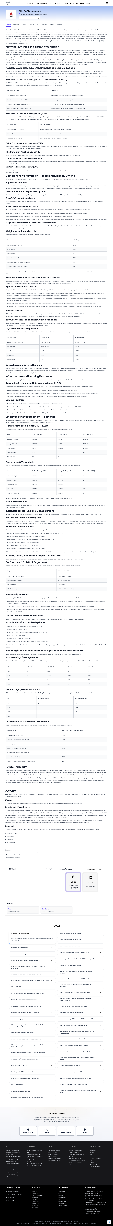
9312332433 (19, 1194)
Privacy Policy (35, 1197)
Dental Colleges (52, 1152)
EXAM (72, 3)
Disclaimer (35, 1199)
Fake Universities (73, 1166)
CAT (7, 1177)
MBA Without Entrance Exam (13, 1171)
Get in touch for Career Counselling (29, 18)
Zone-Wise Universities (75, 1162)
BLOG (82, 3)
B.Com (92, 1152)
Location (59, 24)
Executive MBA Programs (97, 1172)
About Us (34, 1191)
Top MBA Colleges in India (13, 1150)
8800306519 (11, 1194)
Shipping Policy (36, 1203)
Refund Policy (35, 1205)
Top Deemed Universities (76, 1164)
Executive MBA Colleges (12, 1175)
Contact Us (35, 1193)
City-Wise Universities (75, 1158)
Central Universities (74, 1152)
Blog (59, 1193)
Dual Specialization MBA (12, 1173)
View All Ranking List (47, 869)
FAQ (37, 24)
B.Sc (91, 1154)
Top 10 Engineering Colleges (34, 1163)
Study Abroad (62, 1197)
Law (91, 1160)
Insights (8, 24)
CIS (77, 3)
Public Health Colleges (54, 1160)
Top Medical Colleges (54, 1150)
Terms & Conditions (37, 1195)
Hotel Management (95, 1158)
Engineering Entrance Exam (34, 1165)
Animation (93, 1150)
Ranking (24, 24)
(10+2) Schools (62, 1203)
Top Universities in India (75, 1150)
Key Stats (44, 24)
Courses (31, 24)
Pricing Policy (35, 1201)
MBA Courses (9, 1167)
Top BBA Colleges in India (12, 1169)
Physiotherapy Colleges (54, 1158)
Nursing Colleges (52, 1156)
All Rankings (61, 1191)
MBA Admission (10, 1179)
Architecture (93, 1164)
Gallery (52, 24)
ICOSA (88, 3)
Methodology (35, 1207)
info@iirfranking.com (13, 1191)
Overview (16, 24)
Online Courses (62, 1205)
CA (91, 1156)
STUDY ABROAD (55, 3)
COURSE (65, 3)
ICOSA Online (62, 1201)
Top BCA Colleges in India (34, 1154)
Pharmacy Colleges (53, 1154)
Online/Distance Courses (96, 1170)
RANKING (30, 3)
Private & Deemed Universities (77, 1160)
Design (92, 1162)
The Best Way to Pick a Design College (95, 1202)
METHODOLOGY (42, 3)
